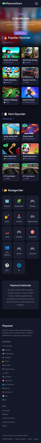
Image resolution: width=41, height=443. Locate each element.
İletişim (5, 414)
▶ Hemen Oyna (20, 33)
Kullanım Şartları (8, 422)
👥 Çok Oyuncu (8, 384)
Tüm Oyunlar (7, 346)
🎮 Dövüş (6, 388)
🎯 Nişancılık (7, 380)
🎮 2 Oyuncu (7, 392)
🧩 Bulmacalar (7, 354)
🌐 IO (4, 400)
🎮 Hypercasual (8, 369)
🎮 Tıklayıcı (6, 357)
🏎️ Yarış (5, 373)
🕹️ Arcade (6, 365)
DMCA (4, 426)
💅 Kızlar (5, 361)
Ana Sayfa (6, 410)
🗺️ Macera (6, 350)
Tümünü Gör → (8, 42)
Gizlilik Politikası (8, 418)
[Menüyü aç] (36, 3)
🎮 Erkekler (6, 377)
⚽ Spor (5, 396)
